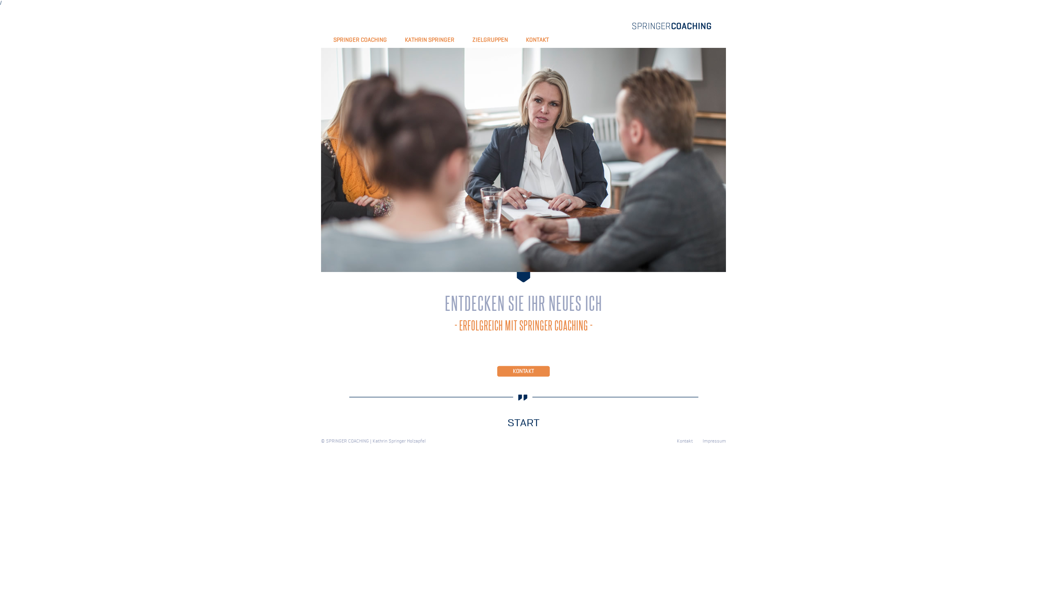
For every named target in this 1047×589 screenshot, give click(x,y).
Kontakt (537, 39)
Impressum (714, 441)
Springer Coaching (360, 39)
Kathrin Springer (429, 39)
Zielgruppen (490, 39)
